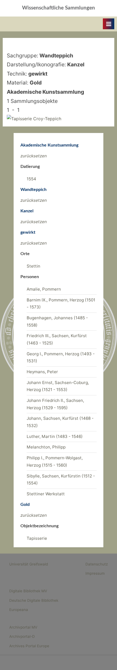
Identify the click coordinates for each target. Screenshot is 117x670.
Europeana (18, 609)
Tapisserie (37, 538)
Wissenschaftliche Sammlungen (58, 8)
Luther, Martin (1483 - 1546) (55, 436)
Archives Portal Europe (29, 646)
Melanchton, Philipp (46, 447)
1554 (31, 178)
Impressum (95, 573)
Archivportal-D (22, 636)
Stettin (33, 266)
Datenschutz (96, 564)
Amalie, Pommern (44, 289)
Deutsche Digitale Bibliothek (33, 600)
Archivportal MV (23, 627)
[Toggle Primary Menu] (108, 23)
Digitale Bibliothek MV (28, 591)
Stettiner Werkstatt (46, 493)
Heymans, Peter (42, 371)
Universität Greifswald (28, 564)
